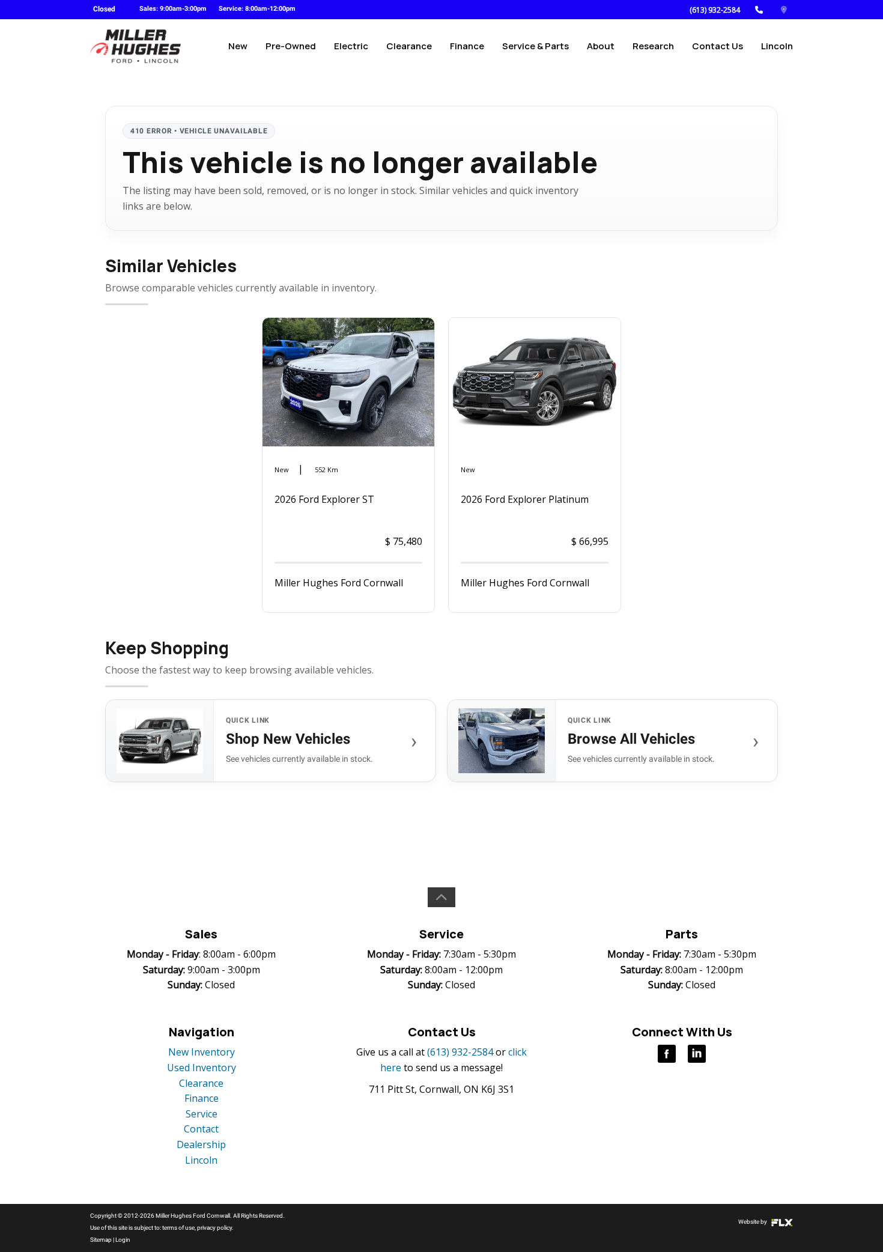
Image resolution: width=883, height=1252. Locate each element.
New (237, 46)
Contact (201, 1128)
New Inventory (201, 1052)
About (600, 46)
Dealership (201, 1144)
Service (201, 1113)
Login (122, 1239)
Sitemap (101, 1239)
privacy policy (214, 1227)
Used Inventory (201, 1067)
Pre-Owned (291, 46)
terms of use (178, 1227)
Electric (351, 46)
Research (653, 46)
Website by (753, 1221)
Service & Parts (535, 46)
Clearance (409, 46)
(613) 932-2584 (715, 10)
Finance (467, 46)
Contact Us (717, 46)
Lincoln (777, 46)
